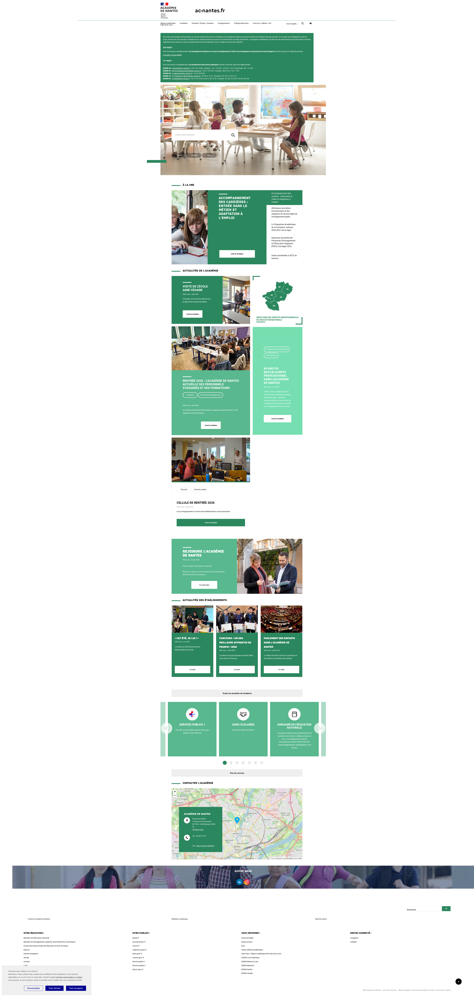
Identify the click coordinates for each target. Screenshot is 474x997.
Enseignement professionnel (276, 349)
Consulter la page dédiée (172, 55)
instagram (247, 882)
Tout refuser (54, 988)
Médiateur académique (180, 919)
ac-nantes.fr (210, 10)
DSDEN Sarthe (246, 969)
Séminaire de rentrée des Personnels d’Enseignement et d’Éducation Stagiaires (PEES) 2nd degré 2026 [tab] (283, 242)
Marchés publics (321, 919)
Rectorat (184, 489)
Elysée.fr (135, 938)
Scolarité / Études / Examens (203, 23)
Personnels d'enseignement (210, 395)
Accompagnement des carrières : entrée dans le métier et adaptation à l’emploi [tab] (281, 197)
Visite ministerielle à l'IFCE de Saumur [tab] (284, 257)
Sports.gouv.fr (137, 969)
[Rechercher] (302, 23)
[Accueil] (172, 10)
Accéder (192, 669)
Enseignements (224, 23)
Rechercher (411, 910)
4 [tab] (243, 762)
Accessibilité (310, 23)
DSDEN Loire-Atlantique (250, 957)
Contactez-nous (197, 829)
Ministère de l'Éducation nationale (36, 938)
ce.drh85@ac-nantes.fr (181, 78)
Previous (166, 728)
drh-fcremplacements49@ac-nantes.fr (186, 71)
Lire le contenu (193, 314)
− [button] (175, 795)
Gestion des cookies (443, 990)
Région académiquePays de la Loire (168, 24)
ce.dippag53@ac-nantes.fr (182, 73)
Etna (243, 946)
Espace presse (246, 942)
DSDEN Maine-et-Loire (249, 961)
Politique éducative (241, 23)
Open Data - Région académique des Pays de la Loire (261, 953)
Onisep (26, 957)
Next (319, 728)
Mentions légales (404, 990)
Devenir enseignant (31, 953)
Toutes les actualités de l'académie (237, 693)
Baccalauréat (271, 355)
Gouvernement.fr (139, 942)
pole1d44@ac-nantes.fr (181, 68)
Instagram (354, 938)
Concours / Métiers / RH (262, 23)
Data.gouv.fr (137, 953)
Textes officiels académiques (252, 950)
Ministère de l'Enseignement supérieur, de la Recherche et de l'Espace (49, 942)
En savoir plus (204, 585)
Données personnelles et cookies (68, 977)
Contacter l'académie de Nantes (39, 919)
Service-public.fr (138, 961)
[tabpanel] (219, 227)
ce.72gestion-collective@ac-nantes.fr (186, 76)
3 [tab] (237, 762)
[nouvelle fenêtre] (192, 729)
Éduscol (27, 950)
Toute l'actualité (247, 938)
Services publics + (139, 965)
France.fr (135, 946)
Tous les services (237, 773)
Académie (183, 23)
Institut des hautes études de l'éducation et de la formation (46, 946)
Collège (194, 155)
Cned (26, 965)
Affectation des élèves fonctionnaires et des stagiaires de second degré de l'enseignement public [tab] (284, 212)
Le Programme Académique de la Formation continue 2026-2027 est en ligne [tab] (283, 227)
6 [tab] (255, 762)
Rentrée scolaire (200, 489)
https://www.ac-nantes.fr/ (205, 846)
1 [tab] (225, 763)
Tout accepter (76, 988)
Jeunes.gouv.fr (138, 957)
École (179, 155)
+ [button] (175, 791)
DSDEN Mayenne (247, 965)
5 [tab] (249, 762)
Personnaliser (33, 988)
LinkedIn (353, 942)
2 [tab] (230, 762)
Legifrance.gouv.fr (139, 950)
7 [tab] (261, 762)
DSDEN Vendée (247, 973)
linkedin (239, 882)
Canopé (27, 961)
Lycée (209, 155)
